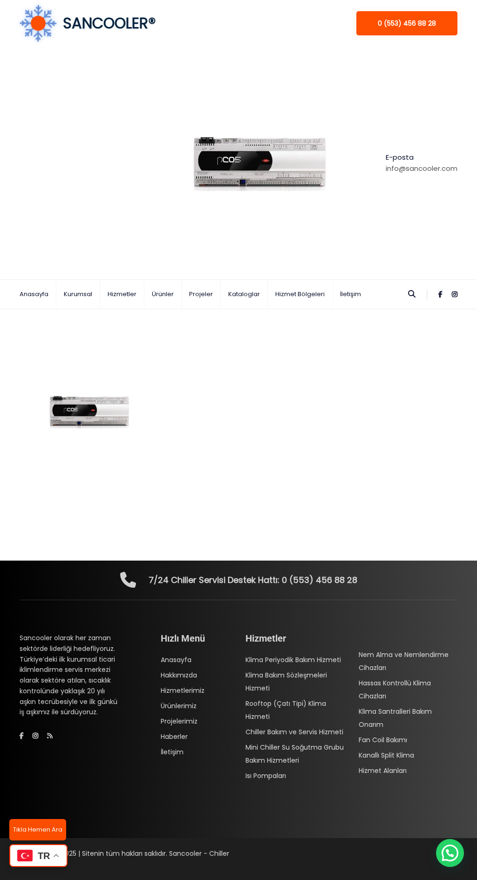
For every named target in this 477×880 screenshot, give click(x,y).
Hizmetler (122, 294)
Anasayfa (34, 294)
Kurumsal (78, 294)
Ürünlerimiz (179, 706)
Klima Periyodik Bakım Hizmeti (293, 659)
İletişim (350, 294)
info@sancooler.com (421, 168)
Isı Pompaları (265, 775)
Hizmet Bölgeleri (300, 294)
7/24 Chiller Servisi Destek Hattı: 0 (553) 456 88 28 (253, 580)
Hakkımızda (179, 675)
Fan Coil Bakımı (383, 740)
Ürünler (163, 294)
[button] (450, 853)
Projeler (201, 294)
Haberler (174, 736)
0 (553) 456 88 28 (407, 23)
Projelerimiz (179, 721)
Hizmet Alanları (383, 770)
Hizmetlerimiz (182, 690)
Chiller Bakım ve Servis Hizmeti (294, 732)
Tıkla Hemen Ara (37, 829)
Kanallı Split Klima (386, 755)
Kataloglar (244, 294)
